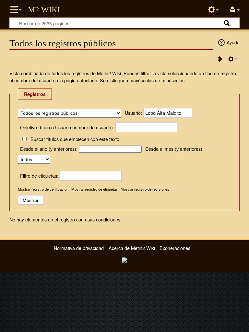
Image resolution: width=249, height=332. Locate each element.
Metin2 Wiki (44, 10)
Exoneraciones (175, 247)
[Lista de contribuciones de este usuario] (220, 59)
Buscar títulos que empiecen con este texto (74, 139)
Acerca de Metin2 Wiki (132, 247)
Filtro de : (39, 175)
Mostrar (24, 189)
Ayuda (233, 42)
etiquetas (47, 175)
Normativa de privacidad (79, 247)
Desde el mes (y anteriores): (174, 148)
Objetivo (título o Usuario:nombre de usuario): (67, 127)
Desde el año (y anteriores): (48, 148)
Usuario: (133, 112)
